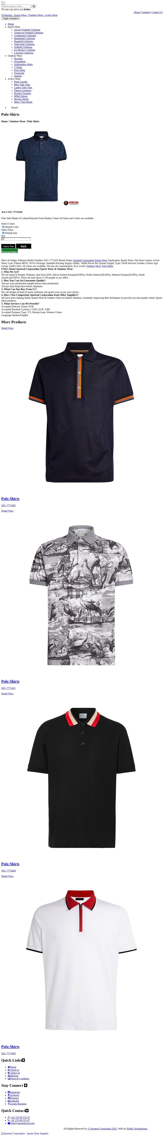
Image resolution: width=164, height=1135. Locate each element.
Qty (3, 236)
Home (137, 12)
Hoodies (18, 58)
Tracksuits (19, 73)
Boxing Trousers (22, 93)
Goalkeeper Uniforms (25, 35)
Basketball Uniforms (24, 38)
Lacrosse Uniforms (23, 52)
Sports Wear (14, 27)
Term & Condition (20, 1078)
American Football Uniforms (28, 32)
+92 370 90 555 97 (20, 1117)
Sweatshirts (20, 61)
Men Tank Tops (22, 84)
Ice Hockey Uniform (24, 50)
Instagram (15, 1092)
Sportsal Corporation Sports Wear (90, 260)
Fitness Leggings (22, 90)
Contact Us (157, 12)
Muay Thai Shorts (23, 102)
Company (146, 12)
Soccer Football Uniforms (27, 29)
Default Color (12, 227)
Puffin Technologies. (137, 1128)
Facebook (14, 1095)
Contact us (14, 1072)
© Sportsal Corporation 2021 (102, 1128)
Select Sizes (7, 229)
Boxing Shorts (21, 99)
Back (23, 246)
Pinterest (14, 1098)
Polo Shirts (19, 70)
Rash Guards (20, 81)
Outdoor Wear (15, 55)
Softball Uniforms (23, 47)
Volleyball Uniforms (24, 44)
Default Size (11, 233)
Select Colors (8, 223)
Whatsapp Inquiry (9, 252)
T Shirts (18, 67)
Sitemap (14, 1075)
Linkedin (14, 1101)
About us (14, 1070)
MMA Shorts (20, 96)
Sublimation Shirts (23, 64)
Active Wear (14, 78)
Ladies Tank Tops (23, 87)
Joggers (18, 76)
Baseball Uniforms (23, 41)
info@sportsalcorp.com (22, 1123)
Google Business (18, 1103)
